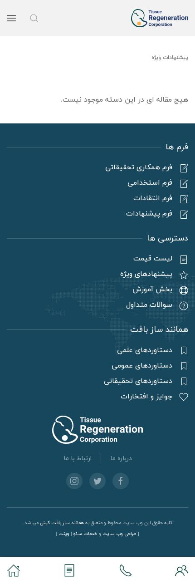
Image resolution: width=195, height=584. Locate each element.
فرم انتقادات (152, 198)
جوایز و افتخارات (146, 397)
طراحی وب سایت (119, 533)
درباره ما (121, 458)
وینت (63, 533)
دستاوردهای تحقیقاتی (138, 381)
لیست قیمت (152, 259)
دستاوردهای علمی (144, 350)
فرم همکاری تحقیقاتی (138, 167)
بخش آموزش (152, 289)
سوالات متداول (149, 305)
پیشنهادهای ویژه (146, 274)
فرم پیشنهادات (149, 214)
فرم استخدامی (149, 183)
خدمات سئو (85, 533)
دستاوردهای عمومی (142, 366)
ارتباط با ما (77, 458)
